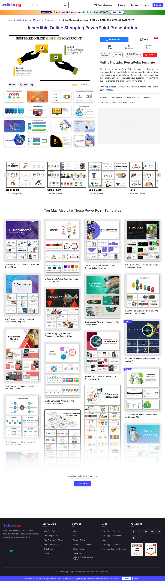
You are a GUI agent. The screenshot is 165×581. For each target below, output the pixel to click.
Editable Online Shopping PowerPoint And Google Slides (141, 469)
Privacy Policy (79, 540)
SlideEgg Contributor (111, 544)
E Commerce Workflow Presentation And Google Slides (102, 323)
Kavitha (148, 48)
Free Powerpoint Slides (53, 540)
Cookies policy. (115, 579)
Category (48, 553)
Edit (151, 39)
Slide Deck (48, 549)
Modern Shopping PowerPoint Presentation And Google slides (58, 334)
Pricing (121, 5)
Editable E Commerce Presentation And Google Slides (142, 359)
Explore (134, 5)
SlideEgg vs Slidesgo (111, 531)
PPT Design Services (103, 5)
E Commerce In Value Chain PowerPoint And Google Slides (61, 280)
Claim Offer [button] (117, 12)
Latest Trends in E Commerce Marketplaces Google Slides (17, 497)
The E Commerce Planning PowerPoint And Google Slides (21, 387)
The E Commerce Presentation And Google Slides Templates (100, 266)
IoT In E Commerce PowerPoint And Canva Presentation (20, 443)
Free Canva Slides (51, 544)
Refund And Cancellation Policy (83, 558)
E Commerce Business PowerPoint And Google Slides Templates (141, 312)
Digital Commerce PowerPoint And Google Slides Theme (59, 402)
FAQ (75, 535)
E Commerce (117, 97)
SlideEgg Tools (50, 531)
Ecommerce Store (120, 102)
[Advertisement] (129, 126)
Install (150, 55)
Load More (82, 483)
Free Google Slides (51, 535)
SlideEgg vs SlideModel (112, 535)
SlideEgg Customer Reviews (114, 549)
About (75, 531)
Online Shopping (133, 97)
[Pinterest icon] (32, 85)
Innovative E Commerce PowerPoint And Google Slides (22, 265)
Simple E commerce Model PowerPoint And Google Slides (141, 266)
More (147, 5)
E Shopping (104, 102)
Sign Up (157, 5)
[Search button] (65, 5)
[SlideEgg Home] (21, 525)
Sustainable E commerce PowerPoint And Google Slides (141, 415)
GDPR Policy (78, 553)
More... (133, 102)
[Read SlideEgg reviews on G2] (137, 549)
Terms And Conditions (82, 544)
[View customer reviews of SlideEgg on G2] (151, 549)
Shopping (103, 97)
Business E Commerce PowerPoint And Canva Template (101, 377)
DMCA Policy (78, 549)
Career (105, 540)
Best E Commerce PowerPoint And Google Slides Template (19, 320)
